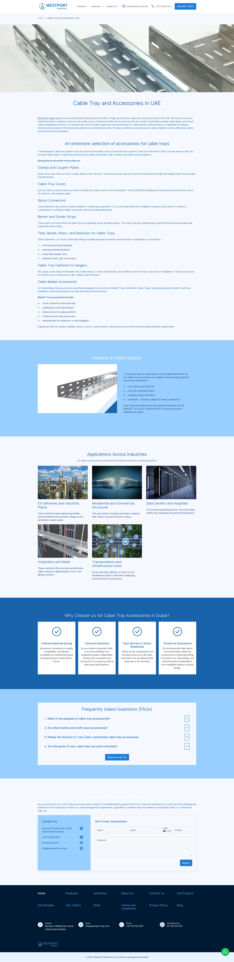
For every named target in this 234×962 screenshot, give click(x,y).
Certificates (46, 905)
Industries (96, 6)
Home (41, 893)
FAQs (96, 905)
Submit (186, 862)
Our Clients (73, 905)
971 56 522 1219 (50, 842)
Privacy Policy (158, 905)
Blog (180, 905)
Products (81, 6)
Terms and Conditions (128, 907)
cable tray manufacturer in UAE (156, 804)
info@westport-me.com (137, 6)
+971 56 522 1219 (51, 837)
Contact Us (111, 6)
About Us (127, 893)
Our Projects (185, 893)
